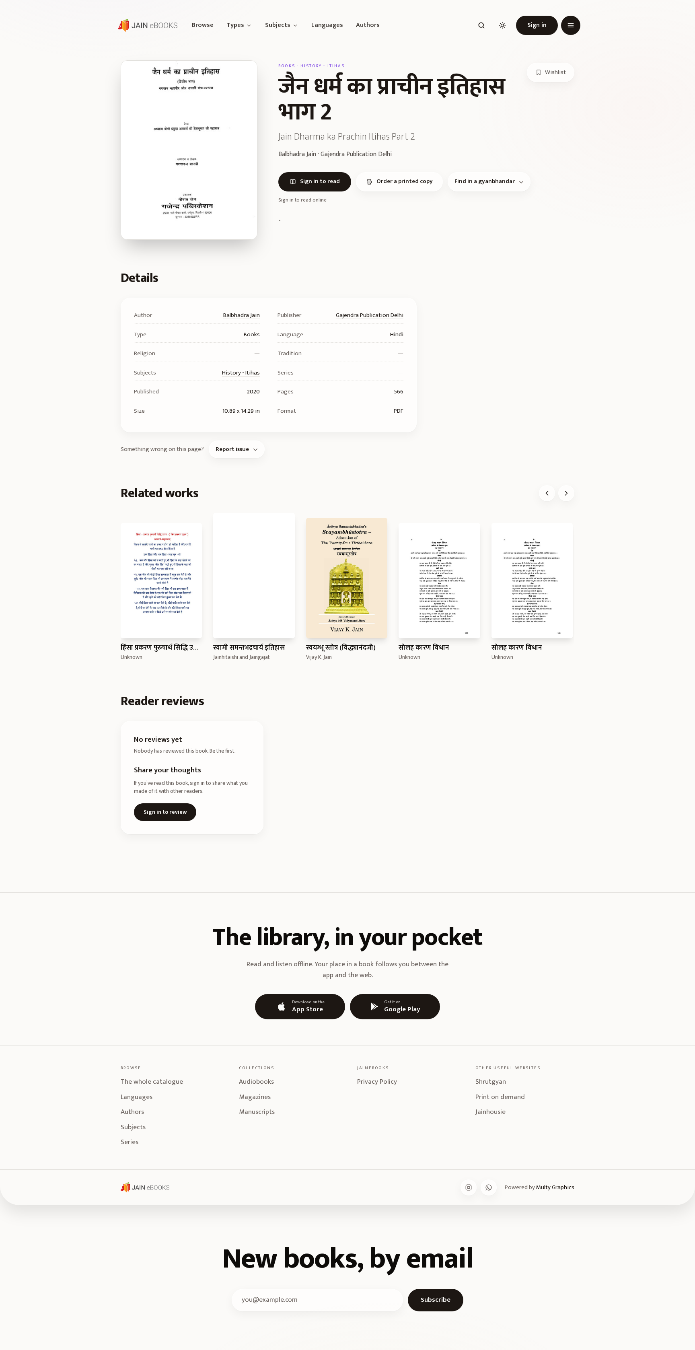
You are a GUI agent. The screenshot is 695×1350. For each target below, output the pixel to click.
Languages (327, 25)
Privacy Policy (377, 1081)
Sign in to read (320, 181)
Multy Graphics (555, 1187)
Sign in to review (165, 812)
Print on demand (500, 1097)
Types (235, 25)
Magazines (255, 1097)
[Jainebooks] (146, 25)
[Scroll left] (547, 493)
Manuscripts (257, 1111)
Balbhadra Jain (241, 315)
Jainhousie (490, 1111)
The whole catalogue (152, 1081)
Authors (368, 25)
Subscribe (435, 1299)
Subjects (277, 25)
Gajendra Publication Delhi (369, 315)
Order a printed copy (404, 181)
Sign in (537, 25)
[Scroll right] (566, 493)
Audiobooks (256, 1081)
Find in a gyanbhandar (484, 181)
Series (129, 1142)
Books (252, 334)
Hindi (396, 334)
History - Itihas (241, 373)
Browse (203, 25)
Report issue (232, 449)
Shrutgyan (490, 1081)
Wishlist (555, 72)
